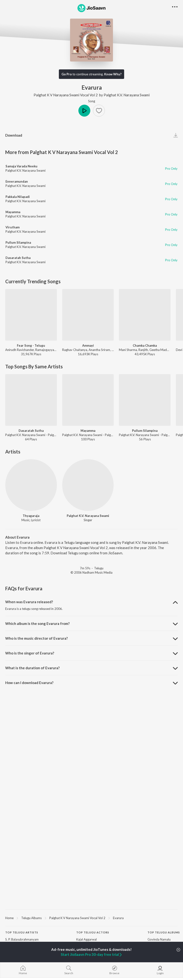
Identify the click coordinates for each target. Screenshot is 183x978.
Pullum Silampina (18, 242)
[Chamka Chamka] (145, 315)
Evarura (118, 918)
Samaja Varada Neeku (21, 166)
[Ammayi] (88, 315)
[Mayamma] (88, 400)
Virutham (12, 227)
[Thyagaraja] (31, 485)
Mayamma (12, 212)
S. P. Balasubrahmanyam (22, 939)
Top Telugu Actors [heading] (92, 932)
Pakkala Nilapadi (17, 197)
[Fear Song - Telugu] (31, 315)
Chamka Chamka (145, 345)
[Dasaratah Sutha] (31, 400)
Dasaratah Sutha (17, 258)
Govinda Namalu (159, 939)
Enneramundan (16, 181)
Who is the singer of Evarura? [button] (29, 653)
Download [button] (13, 135)
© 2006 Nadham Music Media (91, 572)
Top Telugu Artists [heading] (21, 932)
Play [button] (84, 111)
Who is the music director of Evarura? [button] (36, 638)
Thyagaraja (31, 516)
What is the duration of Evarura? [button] (32, 668)
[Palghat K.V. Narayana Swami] (88, 485)
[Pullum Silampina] (145, 400)
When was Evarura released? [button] (29, 602)
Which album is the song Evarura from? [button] (37, 623)
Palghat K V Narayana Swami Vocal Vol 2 (66, 95)
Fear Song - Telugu (31, 345)
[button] (99, 111)
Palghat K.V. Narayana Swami (127, 95)
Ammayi (88, 345)
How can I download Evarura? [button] (29, 682)
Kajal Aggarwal (86, 939)
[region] (91, 917)
